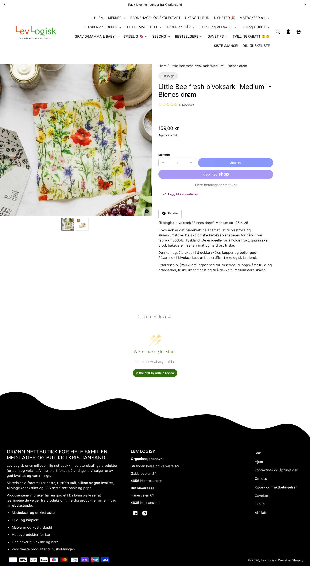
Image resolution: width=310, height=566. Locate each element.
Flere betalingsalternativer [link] (216, 185)
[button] (277, 31)
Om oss (261, 478)
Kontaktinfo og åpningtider (276, 470)
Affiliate (261, 512)
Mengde (164, 154)
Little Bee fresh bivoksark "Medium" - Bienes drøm (208, 66)
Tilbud (260, 504)
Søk (258, 453)
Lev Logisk (268, 560)
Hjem (162, 66)
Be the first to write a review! (155, 373)
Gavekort (262, 496)
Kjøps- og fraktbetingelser (276, 487)
